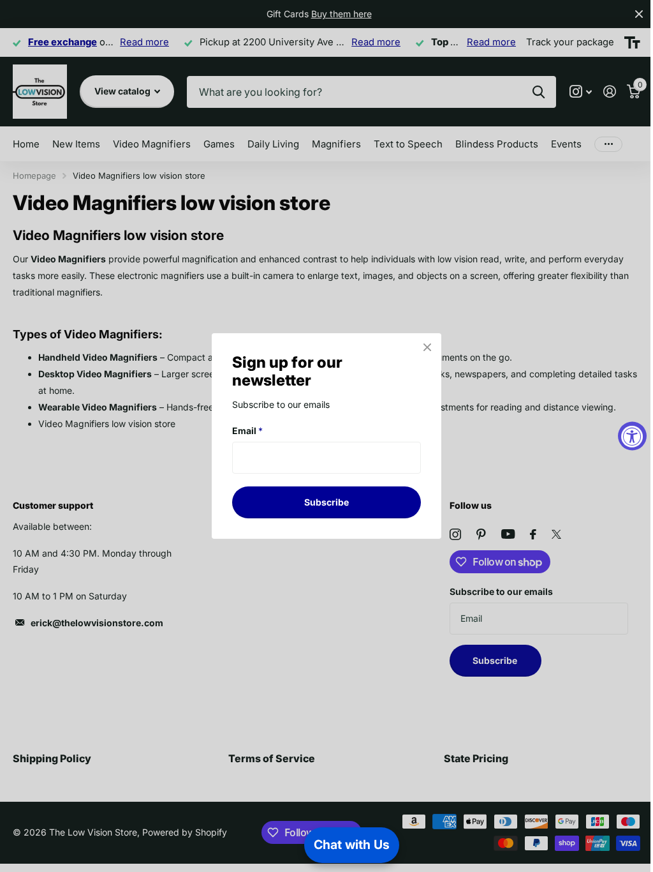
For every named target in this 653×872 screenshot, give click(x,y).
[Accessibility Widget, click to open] (632, 436)
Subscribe (326, 502)
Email (247, 430)
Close (427, 347)
